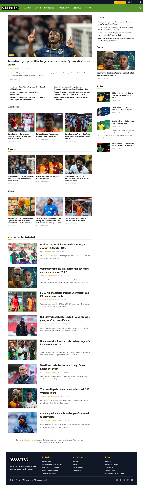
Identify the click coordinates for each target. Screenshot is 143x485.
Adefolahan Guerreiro (49, 275)
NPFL (75, 464)
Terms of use (110, 470)
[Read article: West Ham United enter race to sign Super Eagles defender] (22, 374)
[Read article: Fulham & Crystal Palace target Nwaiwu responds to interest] (49, 122)
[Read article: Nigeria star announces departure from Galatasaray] (49, 164)
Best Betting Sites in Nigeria (52, 464)
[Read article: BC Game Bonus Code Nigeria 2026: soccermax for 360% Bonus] (103, 97)
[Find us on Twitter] (134, 2)
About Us (108, 462)
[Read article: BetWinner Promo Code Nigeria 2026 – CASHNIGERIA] (103, 125)
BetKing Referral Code (50, 470)
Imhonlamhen (14, 68)
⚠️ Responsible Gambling (114, 473)
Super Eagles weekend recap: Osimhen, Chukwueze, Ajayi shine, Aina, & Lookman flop (20, 136)
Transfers (77, 470)
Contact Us (109, 467)
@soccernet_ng (30, 440)
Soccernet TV (63, 8)
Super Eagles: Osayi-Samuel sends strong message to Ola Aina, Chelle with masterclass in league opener (48, 221)
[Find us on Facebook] (131, 2)
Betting (87, 8)
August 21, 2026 (118, 148)
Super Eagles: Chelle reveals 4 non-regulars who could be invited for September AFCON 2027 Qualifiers (20, 221)
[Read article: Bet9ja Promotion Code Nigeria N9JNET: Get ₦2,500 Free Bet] (103, 147)
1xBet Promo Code (49, 473)
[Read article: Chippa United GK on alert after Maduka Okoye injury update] (78, 206)
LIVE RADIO (121, 2)
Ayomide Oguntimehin (49, 372)
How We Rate (46, 462)
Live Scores (49, 8)
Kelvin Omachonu (48, 300)
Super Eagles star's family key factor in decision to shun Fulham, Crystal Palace (78, 136)
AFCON (38, 8)
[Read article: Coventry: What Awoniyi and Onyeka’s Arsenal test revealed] (22, 422)
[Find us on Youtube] (140, 2)
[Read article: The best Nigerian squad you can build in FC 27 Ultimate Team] (22, 398)
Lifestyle (77, 8)
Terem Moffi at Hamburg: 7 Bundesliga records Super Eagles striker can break (77, 178)
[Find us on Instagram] (137, 2)
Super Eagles (78, 467)
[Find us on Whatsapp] (129, 2)
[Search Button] (140, 8)
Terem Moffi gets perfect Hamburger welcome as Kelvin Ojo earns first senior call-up (21, 178)
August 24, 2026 (26, 68)
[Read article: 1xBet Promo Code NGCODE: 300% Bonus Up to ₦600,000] (103, 111)
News (11, 55)
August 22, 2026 (59, 251)
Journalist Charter (111, 464)
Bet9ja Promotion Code (50, 467)
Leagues (27, 8)
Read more (15, 80)
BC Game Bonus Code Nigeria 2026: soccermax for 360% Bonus (122, 95)
